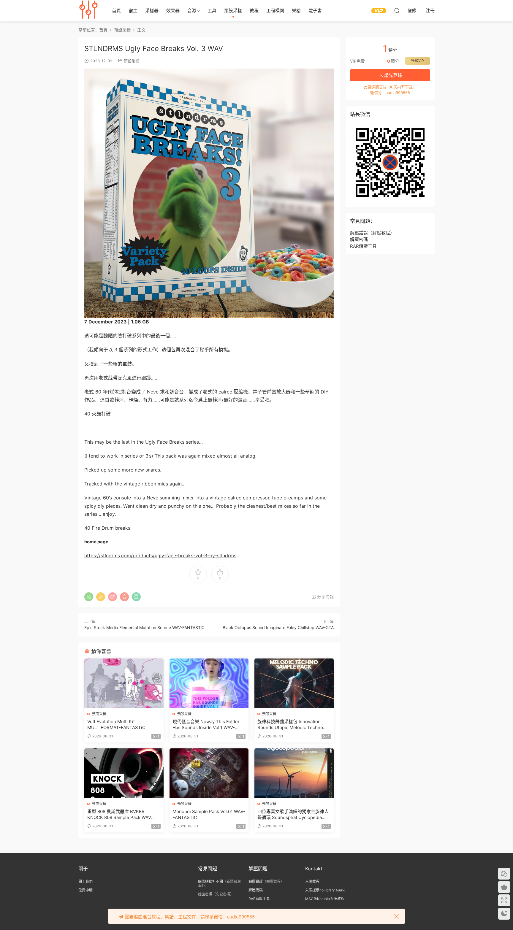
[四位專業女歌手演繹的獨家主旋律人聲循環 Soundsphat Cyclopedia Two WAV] (294, 773)
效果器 (173, 10)
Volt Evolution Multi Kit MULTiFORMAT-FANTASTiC (116, 724)
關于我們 (85, 881)
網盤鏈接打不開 (210, 881)
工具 (212, 10)
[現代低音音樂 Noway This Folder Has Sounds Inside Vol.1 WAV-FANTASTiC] (209, 683)
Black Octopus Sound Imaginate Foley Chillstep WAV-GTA (278, 627)
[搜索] (397, 10)
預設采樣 (233, 10)
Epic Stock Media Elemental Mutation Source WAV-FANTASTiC (144, 627)
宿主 (133, 10)
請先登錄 (392, 75)
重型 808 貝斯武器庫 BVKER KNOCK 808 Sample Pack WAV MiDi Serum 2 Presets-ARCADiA (121, 815)
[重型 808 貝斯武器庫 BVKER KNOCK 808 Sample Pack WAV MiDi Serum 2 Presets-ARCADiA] (124, 773)
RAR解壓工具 (363, 246)
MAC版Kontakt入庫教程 (324, 898)
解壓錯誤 (359, 233)
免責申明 (85, 890)
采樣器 (152, 10)
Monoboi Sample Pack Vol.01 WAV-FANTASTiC (208, 814)
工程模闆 (275, 10)
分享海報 (325, 596)
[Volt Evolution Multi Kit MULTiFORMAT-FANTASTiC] (124, 683)
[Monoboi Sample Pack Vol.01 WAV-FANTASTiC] (209, 773)
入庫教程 (312, 881)
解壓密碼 (359, 239)
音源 (191, 10)
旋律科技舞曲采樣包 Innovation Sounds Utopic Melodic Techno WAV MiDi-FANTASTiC (290, 725)
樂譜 (296, 10)
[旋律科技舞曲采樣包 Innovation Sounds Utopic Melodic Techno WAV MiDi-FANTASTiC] (294, 683)
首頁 (116, 10)
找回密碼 (205, 894)
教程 (254, 10)
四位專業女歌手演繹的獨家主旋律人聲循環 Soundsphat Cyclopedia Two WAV (293, 815)
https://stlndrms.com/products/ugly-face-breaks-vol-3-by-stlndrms (160, 555)
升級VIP (417, 60)
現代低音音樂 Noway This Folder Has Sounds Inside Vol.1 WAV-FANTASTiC (206, 725)
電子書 (315, 10)
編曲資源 (88, 10)
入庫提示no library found (325, 890)
